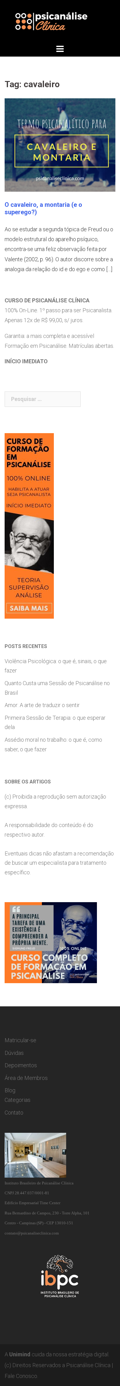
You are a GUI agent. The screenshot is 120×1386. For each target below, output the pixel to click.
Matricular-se (20, 1040)
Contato (14, 1112)
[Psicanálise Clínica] (59, 21)
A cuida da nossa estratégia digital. (57, 1354)
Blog (10, 1090)
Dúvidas (14, 1053)
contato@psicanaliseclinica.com (32, 1233)
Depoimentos (21, 1065)
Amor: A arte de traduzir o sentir (42, 705)
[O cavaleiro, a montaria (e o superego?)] (60, 144)
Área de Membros (26, 1078)
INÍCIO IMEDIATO (26, 361)
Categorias (17, 1100)
